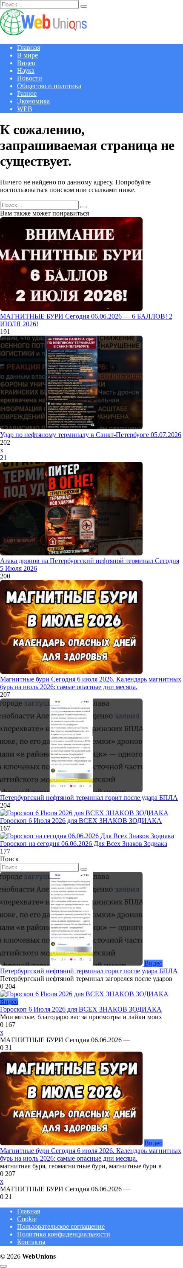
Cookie (27, 1218)
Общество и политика (49, 85)
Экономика (33, 101)
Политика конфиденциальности (63, 1234)
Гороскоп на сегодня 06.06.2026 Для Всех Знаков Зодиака (83, 843)
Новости (29, 78)
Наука (25, 70)
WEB (24, 108)
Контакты (31, 1241)
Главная (28, 47)
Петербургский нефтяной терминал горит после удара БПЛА (89, 797)
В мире (27, 55)
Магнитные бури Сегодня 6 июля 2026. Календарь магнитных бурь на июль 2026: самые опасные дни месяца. (90, 683)
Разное (27, 93)
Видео (26, 62)
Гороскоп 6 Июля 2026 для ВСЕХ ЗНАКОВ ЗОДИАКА (81, 820)
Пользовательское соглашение (61, 1226)
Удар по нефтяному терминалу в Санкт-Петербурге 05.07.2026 (90, 434)
